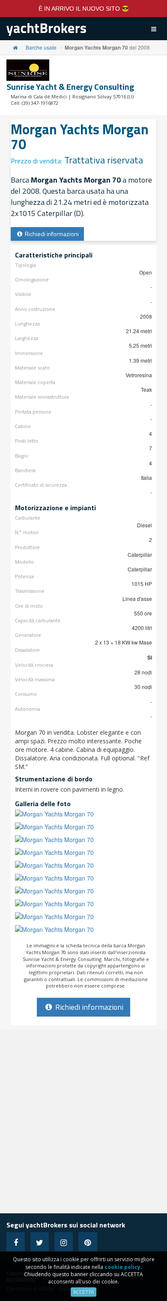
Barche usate (41, 47)
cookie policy (122, 1267)
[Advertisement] (83, 1121)
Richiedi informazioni (51, 233)
